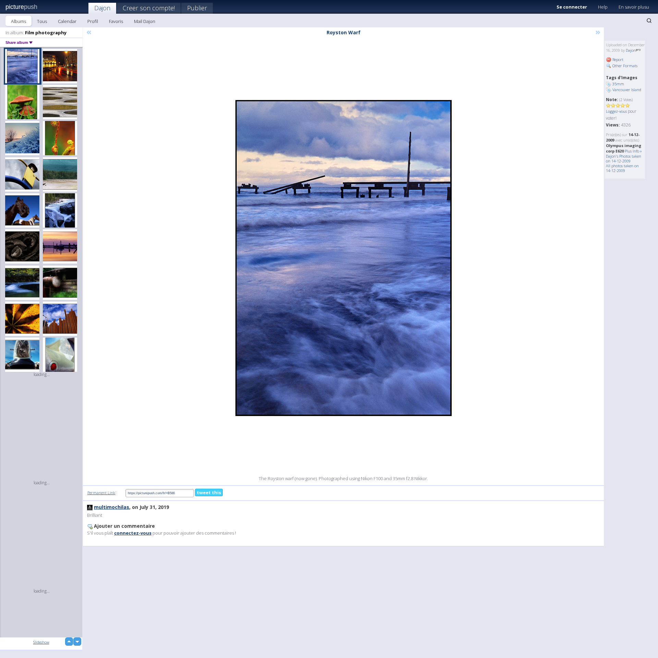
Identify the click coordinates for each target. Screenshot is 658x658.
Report (617, 59)
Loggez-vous (616, 111)
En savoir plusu (634, 7)
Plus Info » (633, 151)
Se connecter (572, 7)
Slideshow (41, 642)
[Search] (649, 20)
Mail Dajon (144, 21)
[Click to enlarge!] (343, 258)
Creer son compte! (149, 8)
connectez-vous (132, 533)
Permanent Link (101, 492)
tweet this (209, 492)
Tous (42, 21)
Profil (92, 21)
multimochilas (111, 507)
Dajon (102, 8)
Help (603, 7)
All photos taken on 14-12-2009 (622, 168)
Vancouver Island (626, 89)
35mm (618, 83)
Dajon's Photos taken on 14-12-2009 (623, 158)
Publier (197, 8)
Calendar (67, 21)
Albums (18, 21)
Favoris (116, 21)
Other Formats (624, 65)
